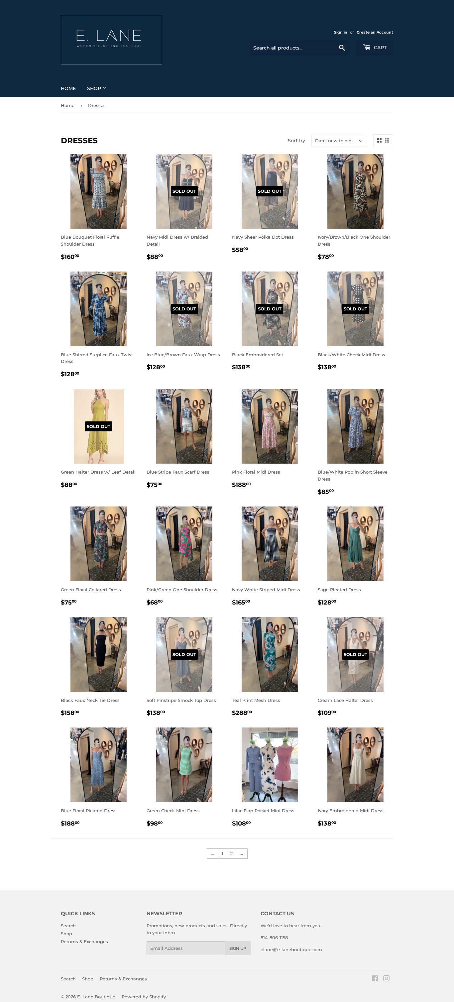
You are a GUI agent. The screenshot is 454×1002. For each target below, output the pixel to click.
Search (68, 925)
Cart (380, 48)
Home (68, 88)
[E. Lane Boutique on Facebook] (375, 979)
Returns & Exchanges (84, 941)
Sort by (296, 141)
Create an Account (375, 32)
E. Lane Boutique (96, 996)
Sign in (340, 32)
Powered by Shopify (144, 996)
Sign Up (237, 948)
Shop (94, 88)
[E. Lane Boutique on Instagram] (386, 979)
